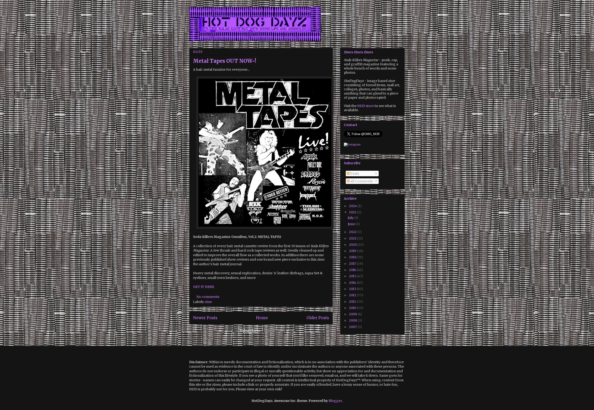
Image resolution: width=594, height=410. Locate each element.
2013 (353, 289)
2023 (353, 212)
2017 (353, 264)
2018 (353, 257)
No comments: (208, 297)
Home (262, 317)
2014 (353, 283)
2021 (353, 238)
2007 (353, 327)
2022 (353, 232)
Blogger (335, 401)
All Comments (361, 181)
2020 (353, 245)
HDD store (365, 106)
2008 (353, 320)
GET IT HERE (203, 287)
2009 (353, 314)
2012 (353, 295)
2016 (353, 270)
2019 (353, 251)
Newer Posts (205, 317)
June (352, 224)
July (351, 218)
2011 (353, 302)
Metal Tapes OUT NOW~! (224, 61)
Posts (354, 173)
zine (208, 302)
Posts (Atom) (271, 330)
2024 (353, 206)
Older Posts (318, 317)
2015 (353, 276)
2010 (353, 308)
